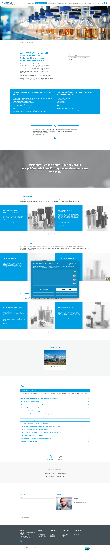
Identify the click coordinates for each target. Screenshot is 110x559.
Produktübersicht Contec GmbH (55, 476)
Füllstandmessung (42, 536)
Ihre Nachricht (23, 506)
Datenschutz (76, 534)
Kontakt (97, 3)
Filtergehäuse (74, 53)
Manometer (52, 536)
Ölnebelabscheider (51, 3)
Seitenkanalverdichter (54, 537)
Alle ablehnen (44, 289)
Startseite (21, 42)
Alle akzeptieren (66, 289)
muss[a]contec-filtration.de (80, 502)
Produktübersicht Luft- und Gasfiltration (55, 473)
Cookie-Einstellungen (66, 294)
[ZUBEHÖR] (60, 454)
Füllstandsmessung (73, 3)
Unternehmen (91, 3)
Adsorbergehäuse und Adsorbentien (79, 57)
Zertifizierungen (65, 534)
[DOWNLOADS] (50, 454)
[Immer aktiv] (74, 272)
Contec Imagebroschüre (55, 469)
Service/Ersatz (82, 3)
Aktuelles (64, 535)
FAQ (63, 537)
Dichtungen (52, 534)
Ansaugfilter (52, 533)
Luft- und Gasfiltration (41, 3)
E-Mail (21, 502)
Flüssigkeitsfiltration (62, 3)
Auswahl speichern (44, 294)
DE (102, 3)
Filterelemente (74, 55)
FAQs (72, 59)
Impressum (76, 533)
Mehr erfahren (6, 225)
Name (21, 497)
